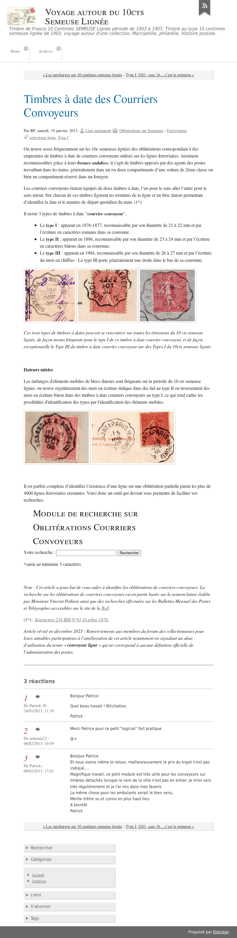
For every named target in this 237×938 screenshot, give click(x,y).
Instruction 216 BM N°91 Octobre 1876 (71, 619)
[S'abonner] (204, 15)
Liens (36, 895)
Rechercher (42, 847)
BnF (105, 608)
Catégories (41, 859)
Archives (39, 881)
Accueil (38, 875)
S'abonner (41, 906)
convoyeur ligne (42, 137)
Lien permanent (98, 130)
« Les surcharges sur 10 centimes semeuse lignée (82, 74)
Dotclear (221, 932)
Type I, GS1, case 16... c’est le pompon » (160, 74)
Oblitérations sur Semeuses (141, 130)
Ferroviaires (177, 130)
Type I (63, 137)
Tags (35, 918)
